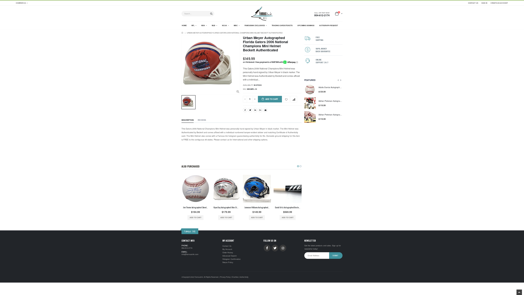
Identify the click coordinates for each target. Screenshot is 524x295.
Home (182, 32)
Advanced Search (229, 255)
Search (211, 13)
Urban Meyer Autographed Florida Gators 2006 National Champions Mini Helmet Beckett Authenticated (265, 43)
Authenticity (244, 277)
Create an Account (499, 3)
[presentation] (338, 80)
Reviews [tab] (202, 120)
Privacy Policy (225, 277)
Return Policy (227, 262)
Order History (227, 252)
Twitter (250, 110)
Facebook (245, 110)
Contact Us (473, 3)
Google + (260, 110)
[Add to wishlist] (286, 99)
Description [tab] (187, 120)
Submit (335, 255)
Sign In (484, 3)
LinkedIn (255, 110)
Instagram (282, 248)
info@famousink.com (189, 254)
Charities (235, 277)
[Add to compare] (294, 99)
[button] (298, 166)
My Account (227, 249)
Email (265, 110)
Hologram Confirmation (231, 259)
